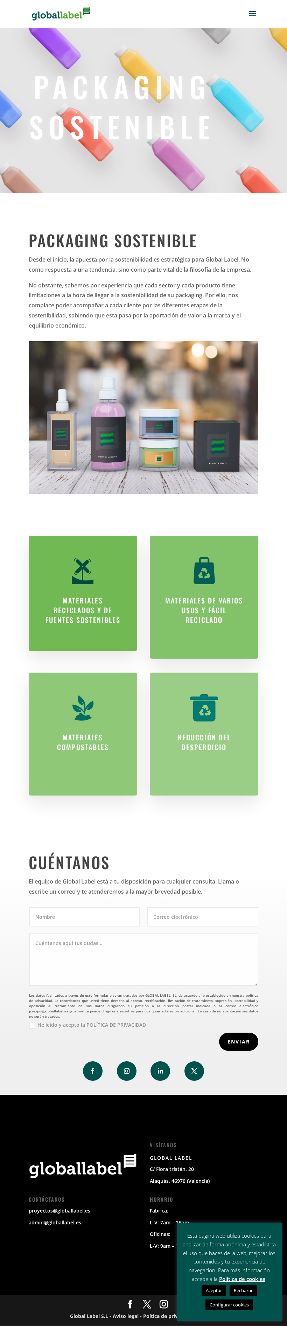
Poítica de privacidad (168, 1316)
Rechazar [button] (243, 1290)
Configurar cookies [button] (229, 1305)
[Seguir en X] (194, 1071)
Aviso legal (126, 1316)
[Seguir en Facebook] (93, 1071)
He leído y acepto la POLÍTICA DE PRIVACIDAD (91, 1024)
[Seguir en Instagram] (126, 1071)
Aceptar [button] (214, 1290)
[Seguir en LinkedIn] (160, 1071)
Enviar (238, 1041)
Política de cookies (242, 1278)
